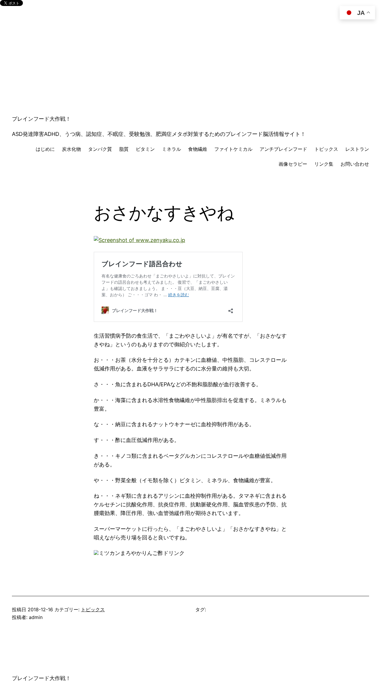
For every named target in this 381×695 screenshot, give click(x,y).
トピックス (93, 609)
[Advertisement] (190, 66)
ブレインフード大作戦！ (41, 119)
